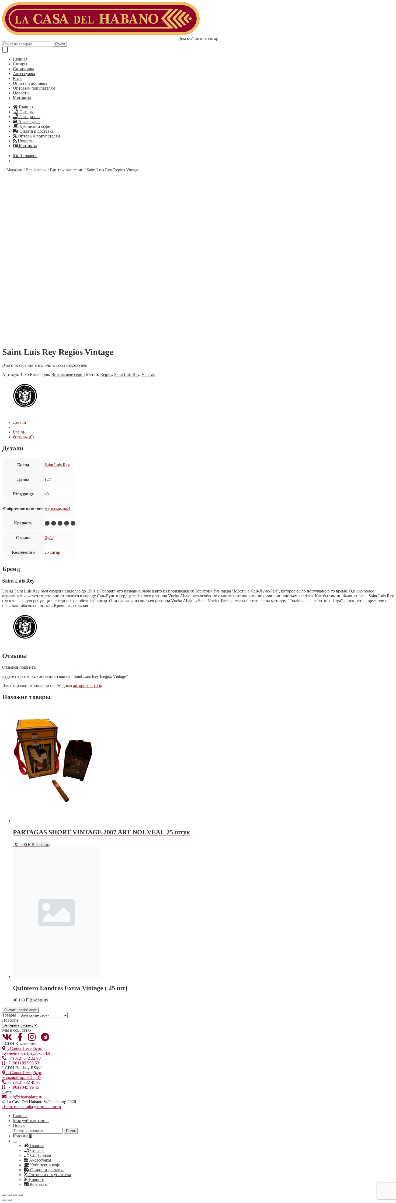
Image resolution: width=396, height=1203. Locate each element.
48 (46, 494)
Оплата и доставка (30, 83)
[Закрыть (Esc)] (20, 1195)
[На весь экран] (10, 1195)
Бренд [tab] (18, 432)
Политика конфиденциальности (31, 1106)
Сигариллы (23, 68)
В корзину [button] (41, 844)
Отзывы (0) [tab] (23, 437)
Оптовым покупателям (34, 88)
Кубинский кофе (34, 126)
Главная (20, 59)
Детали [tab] (19, 422)
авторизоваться (87, 685)
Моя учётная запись (31, 1120)
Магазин (14, 170)
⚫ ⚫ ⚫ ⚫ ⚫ (60, 523)
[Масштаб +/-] (4, 1195)
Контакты (22, 98)
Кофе (17, 78)
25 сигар (52, 552)
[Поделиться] (15, 1195)
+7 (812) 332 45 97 (23, 1082)
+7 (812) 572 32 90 (23, 1058)
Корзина (22, 1136)
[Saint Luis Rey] (25, 413)
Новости (21, 93)
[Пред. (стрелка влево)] (4, 1200)
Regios (106, 374)
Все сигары (36, 170)
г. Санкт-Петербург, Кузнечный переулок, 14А (26, 1051)
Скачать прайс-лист (20, 1010)
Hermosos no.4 (57, 508)
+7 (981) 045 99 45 (22, 1087)
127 (47, 479)
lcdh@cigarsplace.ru (24, 1097)
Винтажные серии (67, 170)
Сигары (20, 64)
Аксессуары (24, 73)
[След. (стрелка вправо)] (10, 1200)
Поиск (60, 44)
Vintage (148, 374)
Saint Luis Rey (126, 374)
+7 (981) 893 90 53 (22, 1063)
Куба (48, 537)
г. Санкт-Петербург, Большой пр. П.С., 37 (22, 1075)
